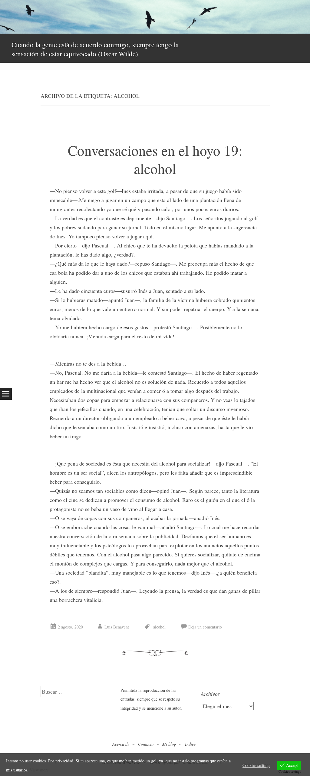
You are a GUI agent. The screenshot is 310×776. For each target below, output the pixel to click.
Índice (190, 744)
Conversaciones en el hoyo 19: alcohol (155, 159)
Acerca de (120, 744)
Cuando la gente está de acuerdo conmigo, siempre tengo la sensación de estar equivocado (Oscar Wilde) (95, 49)
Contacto (145, 744)
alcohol (159, 627)
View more (39, 770)
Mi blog (169, 744)
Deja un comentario (205, 627)
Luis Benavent (116, 627)
